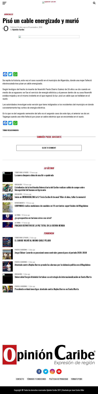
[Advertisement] (49, 314)
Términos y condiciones (36, 379)
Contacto (20, 379)
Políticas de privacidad (58, 379)
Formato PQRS (76, 379)
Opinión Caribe (18, 29)
